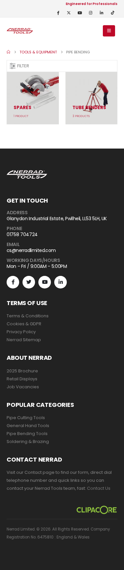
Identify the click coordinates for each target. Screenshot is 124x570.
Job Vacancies (23, 387)
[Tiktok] (112, 12)
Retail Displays (22, 379)
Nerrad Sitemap (24, 340)
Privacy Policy (21, 332)
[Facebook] (57, 12)
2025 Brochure (22, 371)
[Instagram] (90, 12)
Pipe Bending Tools (27, 433)
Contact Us (98, 488)
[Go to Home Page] (8, 52)
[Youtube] (79, 12)
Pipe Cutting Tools (26, 417)
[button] (109, 30)
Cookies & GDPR (24, 324)
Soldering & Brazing (28, 441)
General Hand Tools (28, 425)
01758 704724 (22, 234)
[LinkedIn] (101, 12)
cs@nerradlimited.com (31, 250)
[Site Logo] (20, 30)
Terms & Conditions (28, 316)
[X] (68, 12)
